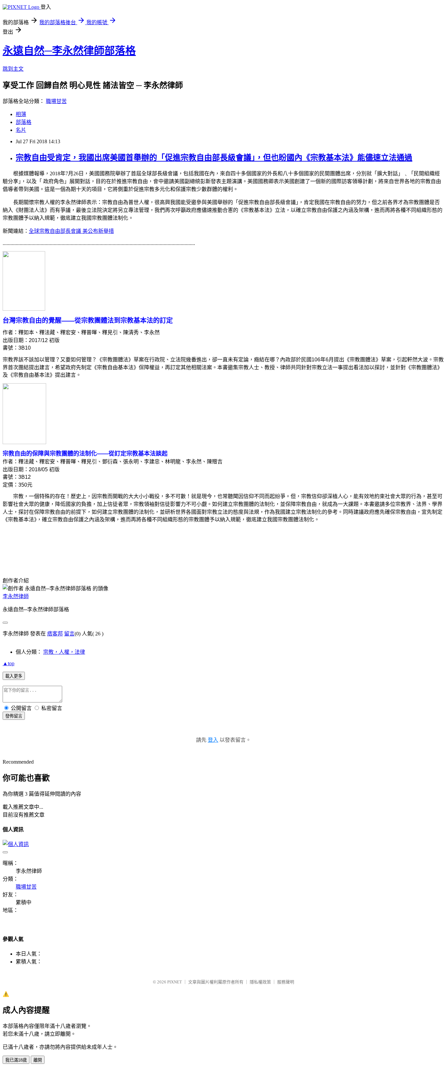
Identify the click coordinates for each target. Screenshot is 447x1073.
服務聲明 (285, 981)
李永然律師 (16, 596)
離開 (37, 1060)
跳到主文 (13, 69)
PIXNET (174, 981)
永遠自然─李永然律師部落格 (69, 51)
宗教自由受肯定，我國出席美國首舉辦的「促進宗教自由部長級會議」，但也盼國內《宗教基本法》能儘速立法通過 (214, 157)
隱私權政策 (260, 981)
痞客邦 (55, 633)
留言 (69, 633)
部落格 (23, 122)
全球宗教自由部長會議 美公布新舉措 (71, 231)
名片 (21, 130)
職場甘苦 (56, 101)
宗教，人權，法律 (64, 652)
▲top (8, 663)
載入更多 (13, 676)
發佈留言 (13, 716)
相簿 (21, 114)
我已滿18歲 (16, 1060)
